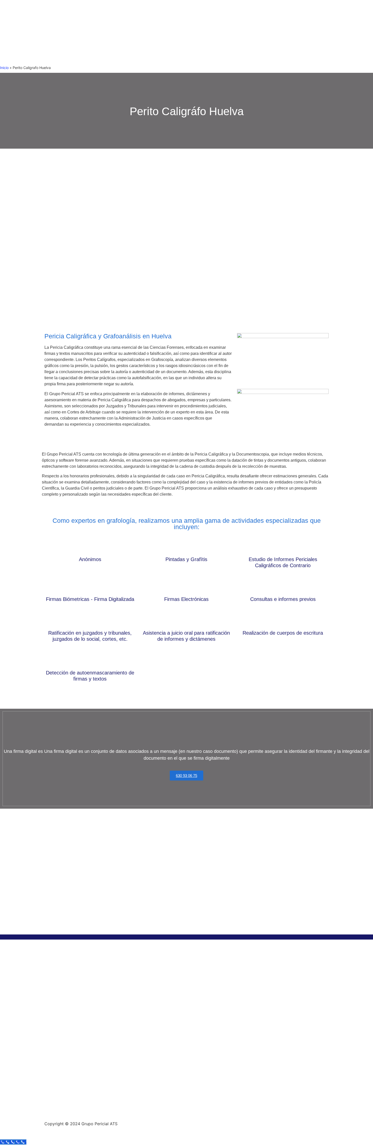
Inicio (4, 67)
